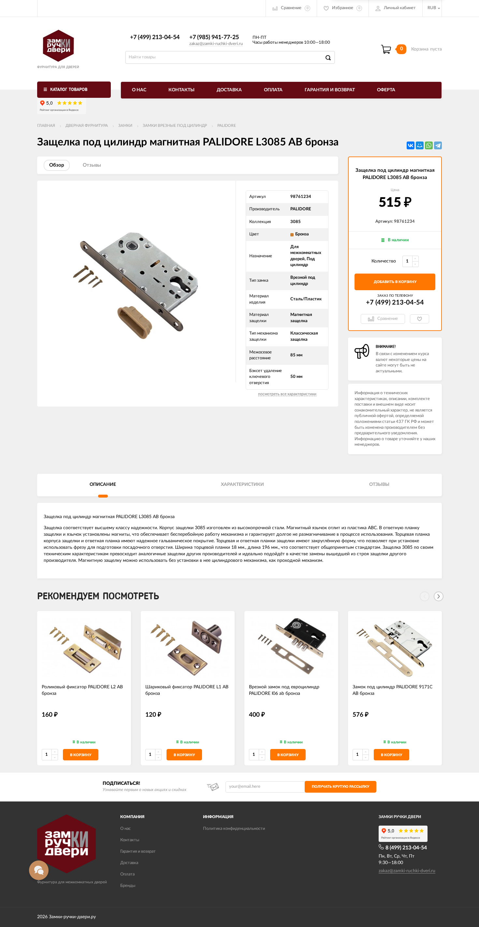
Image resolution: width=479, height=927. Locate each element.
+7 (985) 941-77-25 (214, 37)
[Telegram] (438, 145)
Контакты (181, 90)
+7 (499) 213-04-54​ (155, 37)
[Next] (438, 596)
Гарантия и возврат (330, 90)
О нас (139, 90)
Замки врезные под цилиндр (175, 125)
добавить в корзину (395, 282)
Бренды (127, 886)
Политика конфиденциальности (234, 829)
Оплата (273, 90)
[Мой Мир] (420, 145)
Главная (46, 125)
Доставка (229, 90)
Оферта (386, 90)
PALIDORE (226, 125)
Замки (125, 125)
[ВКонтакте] (410, 145)
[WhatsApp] (429, 145)
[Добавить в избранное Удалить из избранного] (419, 318)
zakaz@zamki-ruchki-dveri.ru (216, 44)
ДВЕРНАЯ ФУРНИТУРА (86, 125)
